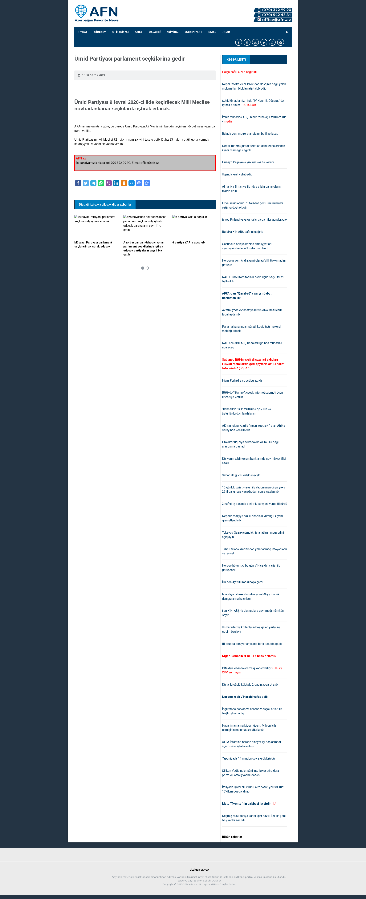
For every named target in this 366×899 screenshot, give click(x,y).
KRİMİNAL (173, 32)
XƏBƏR (139, 32)
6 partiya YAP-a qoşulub (188, 242)
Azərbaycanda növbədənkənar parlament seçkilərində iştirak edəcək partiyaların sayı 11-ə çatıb (143, 248)
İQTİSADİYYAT (120, 32)
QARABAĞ (155, 32)
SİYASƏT (83, 32)
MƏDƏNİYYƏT (193, 32)
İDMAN (212, 32)
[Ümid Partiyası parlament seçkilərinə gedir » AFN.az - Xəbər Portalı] (147, 183)
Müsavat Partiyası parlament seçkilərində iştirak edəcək (93, 244)
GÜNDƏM (100, 32)
